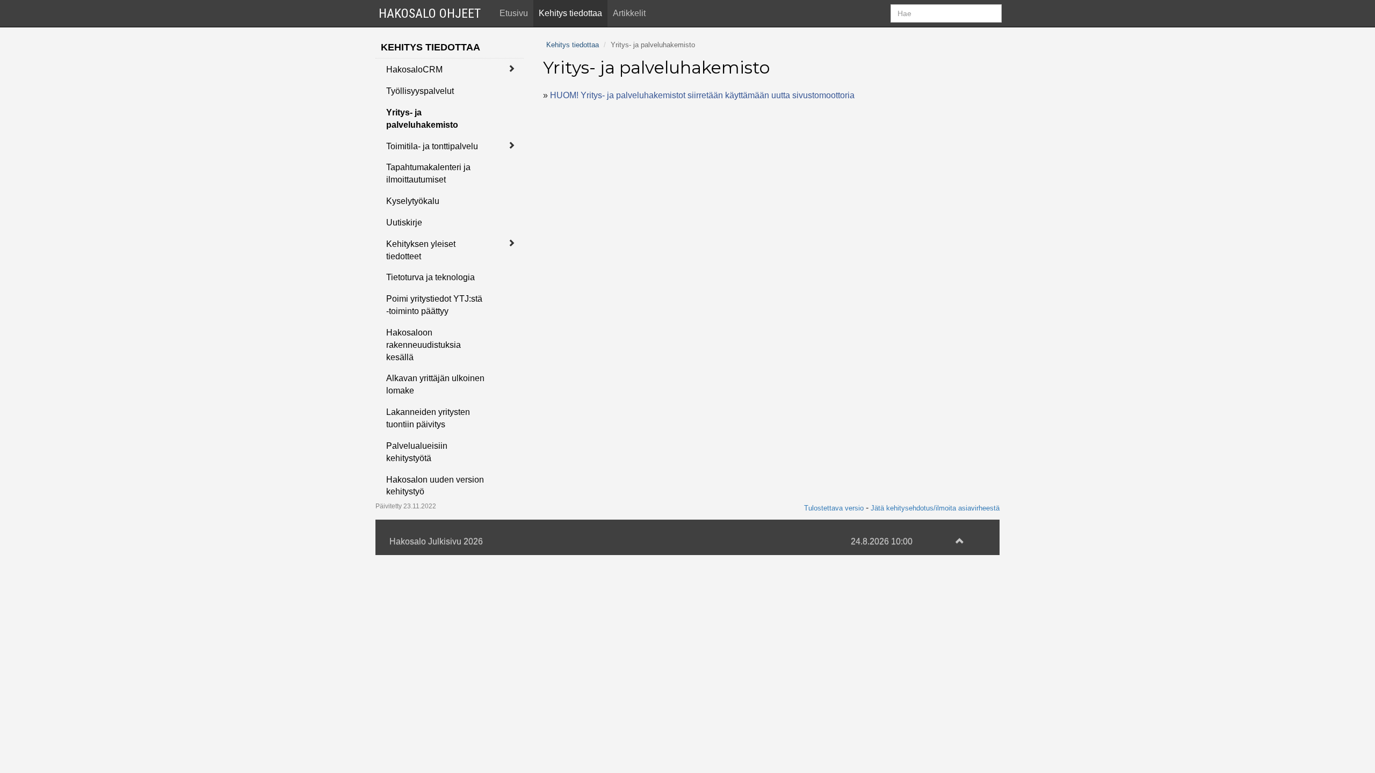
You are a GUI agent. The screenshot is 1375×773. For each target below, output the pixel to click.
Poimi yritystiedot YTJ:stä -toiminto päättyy (434, 305)
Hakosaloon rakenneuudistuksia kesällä (423, 345)
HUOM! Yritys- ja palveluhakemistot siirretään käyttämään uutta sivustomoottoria (702, 95)
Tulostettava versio (834, 508)
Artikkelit (629, 13)
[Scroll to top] (959, 541)
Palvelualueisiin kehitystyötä (416, 452)
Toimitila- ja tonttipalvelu (432, 146)
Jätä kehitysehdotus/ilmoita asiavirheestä (935, 508)
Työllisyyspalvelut (420, 91)
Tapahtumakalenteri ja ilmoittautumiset (428, 173)
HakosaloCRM (414, 69)
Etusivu (514, 13)
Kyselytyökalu (412, 201)
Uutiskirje (404, 222)
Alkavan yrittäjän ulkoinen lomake (435, 384)
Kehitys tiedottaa (570, 13)
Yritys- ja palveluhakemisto (422, 118)
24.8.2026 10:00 (882, 541)
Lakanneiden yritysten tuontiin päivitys (428, 418)
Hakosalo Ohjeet (430, 13)
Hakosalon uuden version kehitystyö (435, 486)
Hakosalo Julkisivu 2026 (436, 541)
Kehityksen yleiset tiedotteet (420, 250)
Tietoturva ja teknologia (430, 277)
